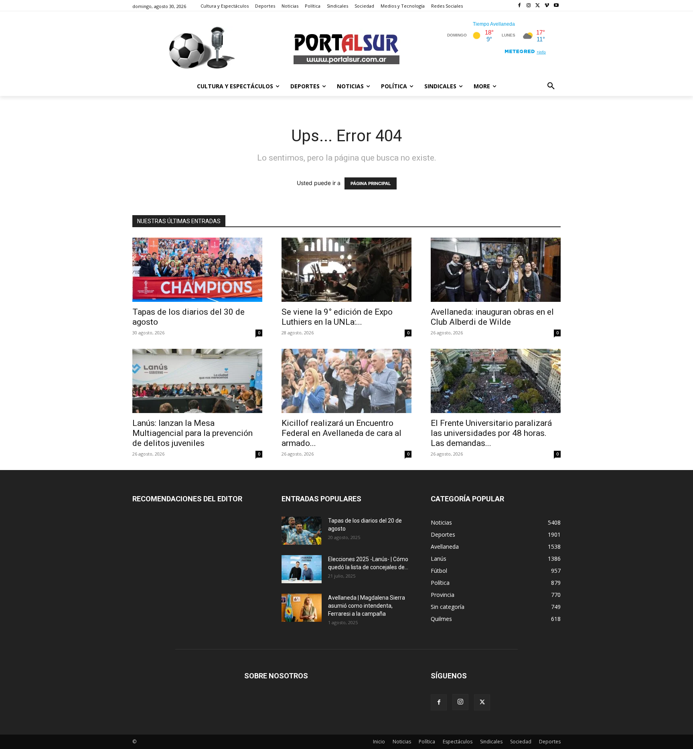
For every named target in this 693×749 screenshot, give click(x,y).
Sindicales (491, 741)
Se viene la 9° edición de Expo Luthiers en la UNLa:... (337, 317)
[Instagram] (528, 5)
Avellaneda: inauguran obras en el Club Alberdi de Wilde (492, 317)
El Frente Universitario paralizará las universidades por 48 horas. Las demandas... (491, 433)
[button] (551, 86)
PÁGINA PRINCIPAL (371, 183)
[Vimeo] (546, 5)
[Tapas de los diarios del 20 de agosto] (302, 531)
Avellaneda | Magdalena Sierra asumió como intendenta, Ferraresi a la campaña (366, 605)
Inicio (379, 741)
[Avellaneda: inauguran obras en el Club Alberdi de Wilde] (496, 270)
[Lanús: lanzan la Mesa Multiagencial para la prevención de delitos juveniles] (197, 381)
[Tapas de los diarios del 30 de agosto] (197, 270)
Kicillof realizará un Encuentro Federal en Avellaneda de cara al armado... (341, 433)
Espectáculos (457, 741)
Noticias (402, 741)
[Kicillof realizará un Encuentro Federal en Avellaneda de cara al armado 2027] (346, 381)
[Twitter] (538, 5)
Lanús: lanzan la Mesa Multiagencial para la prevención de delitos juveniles (192, 433)
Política (427, 741)
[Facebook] (519, 5)
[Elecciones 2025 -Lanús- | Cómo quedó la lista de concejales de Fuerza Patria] (302, 569)
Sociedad (520, 741)
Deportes (550, 741)
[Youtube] (556, 5)
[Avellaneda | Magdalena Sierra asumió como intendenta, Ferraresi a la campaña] (302, 608)
